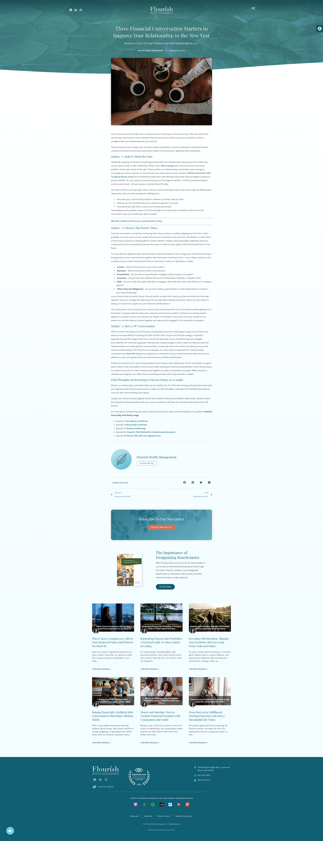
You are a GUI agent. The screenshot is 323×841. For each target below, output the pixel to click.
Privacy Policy (163, 816)
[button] (184, 482)
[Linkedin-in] (75, 10)
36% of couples (167, 165)
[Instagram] (80, 10)
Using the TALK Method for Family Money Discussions (151, 432)
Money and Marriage (136, 428)
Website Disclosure (184, 816)
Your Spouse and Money (137, 421)
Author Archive (147, 463)
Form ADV (134, 816)
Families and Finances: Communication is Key (141, 221)
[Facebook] (70, 10)
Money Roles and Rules (136, 424)
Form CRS (148, 816)
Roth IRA (131, 353)
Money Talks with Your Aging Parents (144, 435)
